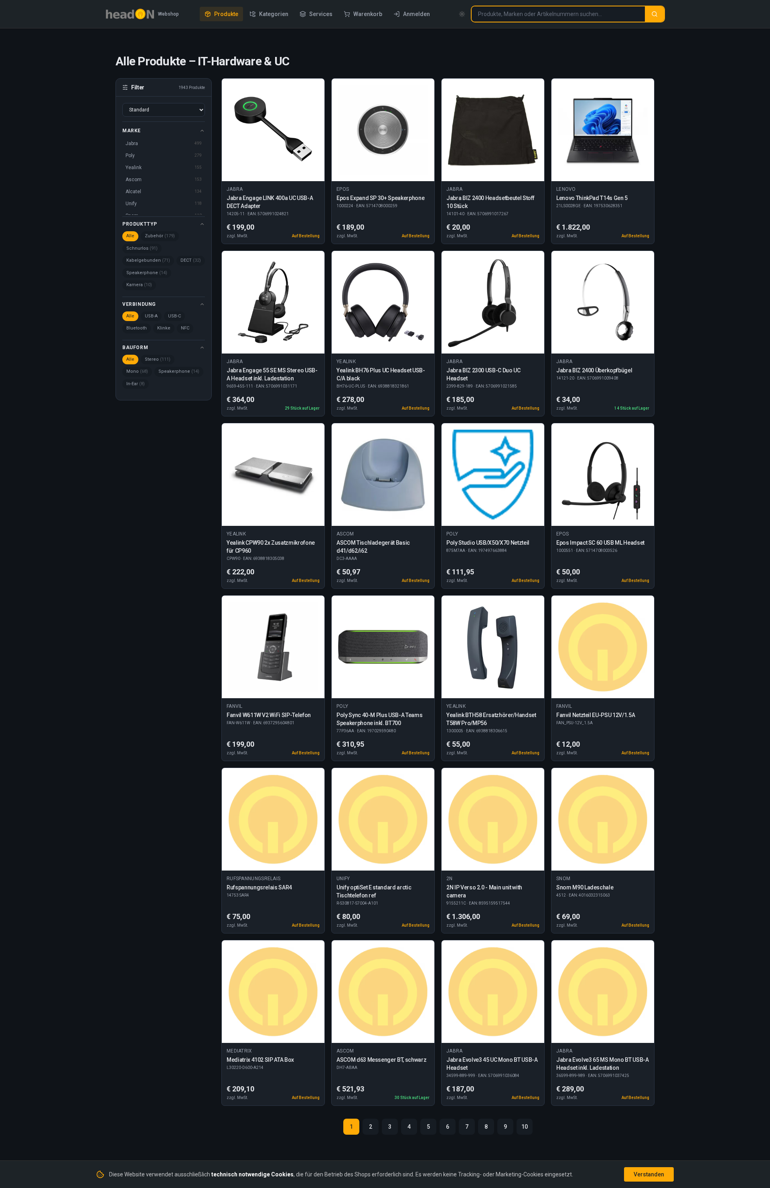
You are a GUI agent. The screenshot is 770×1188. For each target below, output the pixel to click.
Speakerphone (146, 272)
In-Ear (135, 383)
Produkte (226, 14)
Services (320, 14)
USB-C (174, 316)
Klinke (163, 328)
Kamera (139, 284)
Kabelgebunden (148, 260)
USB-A (151, 316)
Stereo (157, 359)
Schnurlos (142, 248)
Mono (137, 371)
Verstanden (649, 1174)
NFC (185, 328)
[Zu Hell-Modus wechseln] (462, 14)
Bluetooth (136, 328)
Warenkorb (367, 14)
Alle (130, 235)
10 (524, 1126)
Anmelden (416, 14)
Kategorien (273, 14)
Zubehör (160, 235)
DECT (190, 260)
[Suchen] (654, 14)
